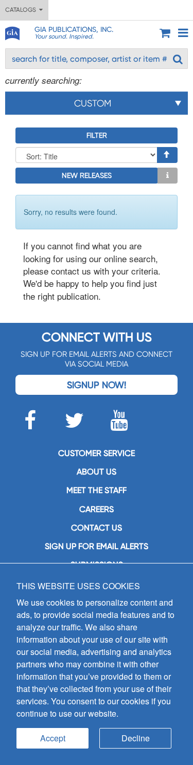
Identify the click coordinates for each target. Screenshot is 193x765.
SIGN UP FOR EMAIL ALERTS (96, 546)
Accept (52, 738)
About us (96, 472)
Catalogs (22, 9)
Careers (96, 509)
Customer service (96, 453)
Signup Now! (96, 384)
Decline (135, 738)
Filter (96, 135)
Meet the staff (96, 490)
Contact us (96, 528)
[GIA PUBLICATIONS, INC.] (12, 31)
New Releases (87, 175)
